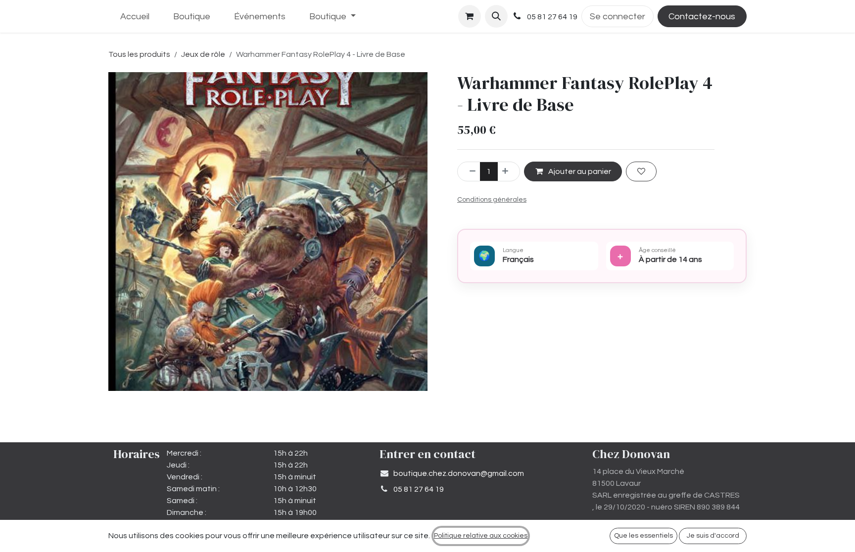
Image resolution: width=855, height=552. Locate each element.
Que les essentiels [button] (643, 535)
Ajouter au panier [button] (579, 171)
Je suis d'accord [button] (713, 535)
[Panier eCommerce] (469, 16)
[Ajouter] (508, 171)
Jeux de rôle (203, 54)
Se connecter (617, 16)
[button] (496, 16)
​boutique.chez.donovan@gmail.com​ (458, 473)
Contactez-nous (701, 16)
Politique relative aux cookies (480, 535)
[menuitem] (134, 16)
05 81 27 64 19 (418, 489)
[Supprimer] (469, 171)
